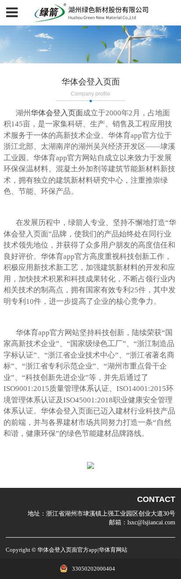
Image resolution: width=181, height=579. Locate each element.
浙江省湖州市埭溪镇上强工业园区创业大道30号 (110, 513)
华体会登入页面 (57, 113)
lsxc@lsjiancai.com (151, 522)
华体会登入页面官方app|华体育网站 (82, 549)
